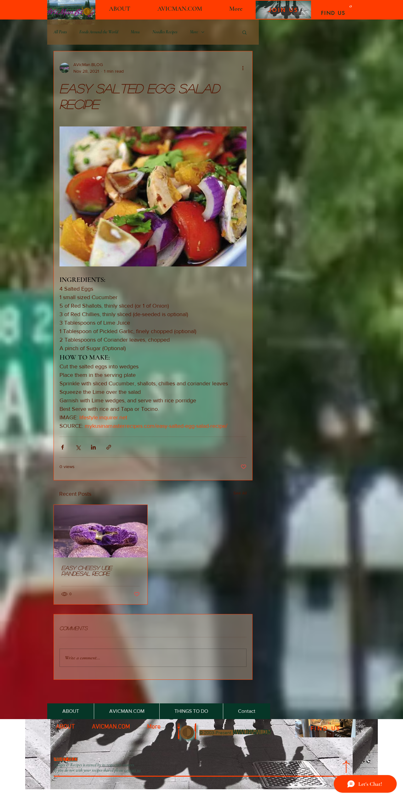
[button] (244, 32)
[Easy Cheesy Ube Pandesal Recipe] (100, 531)
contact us (132, 770)
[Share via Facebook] (62, 447)
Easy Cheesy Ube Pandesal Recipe (86, 570)
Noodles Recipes (164, 32)
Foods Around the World (98, 32)
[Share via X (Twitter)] (78, 447)
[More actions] (243, 68)
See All (240, 492)
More (194, 32)
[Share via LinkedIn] (93, 447)
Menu (135, 32)
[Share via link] (109, 447)
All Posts (60, 32)
